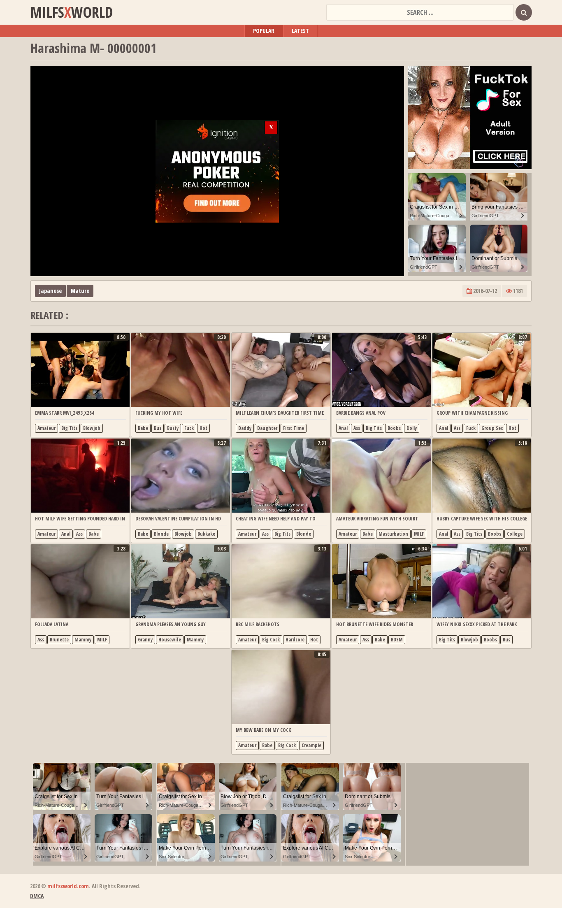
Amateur (46, 428)
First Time (293, 428)
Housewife (169, 639)
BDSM (397, 639)
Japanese (50, 291)
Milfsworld (71, 12)
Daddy (244, 428)
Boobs (394, 428)
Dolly (411, 428)
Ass (356, 428)
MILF (419, 533)
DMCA (37, 896)
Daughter (267, 428)
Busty (173, 428)
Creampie (311, 745)
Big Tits (69, 428)
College (515, 533)
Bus (157, 428)
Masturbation (393, 533)
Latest (300, 31)
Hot (203, 428)
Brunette (59, 639)
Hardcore (295, 639)
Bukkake (206, 533)
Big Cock (271, 639)
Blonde (161, 533)
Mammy (82, 639)
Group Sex (492, 428)
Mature (80, 291)
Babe (143, 428)
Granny (145, 639)
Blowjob (91, 428)
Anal (343, 428)
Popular (263, 31)
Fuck (189, 428)
